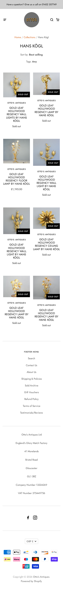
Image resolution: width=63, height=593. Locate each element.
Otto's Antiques (41, 577)
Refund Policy (31, 399)
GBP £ (30, 541)
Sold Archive (31, 385)
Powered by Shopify (31, 581)
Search (31, 358)
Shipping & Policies (31, 379)
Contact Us (31, 365)
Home (17, 37)
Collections (29, 37)
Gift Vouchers (31, 392)
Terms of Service (31, 406)
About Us (31, 372)
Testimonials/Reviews (31, 413)
